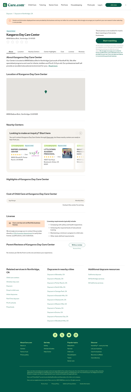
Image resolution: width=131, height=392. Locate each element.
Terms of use (24, 352)
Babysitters (70, 345)
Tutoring (42, 5)
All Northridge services (96, 279)
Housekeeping (76, 5)
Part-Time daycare (12, 299)
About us (23, 345)
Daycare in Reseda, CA (55, 279)
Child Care (32, 5)
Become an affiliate (97, 355)
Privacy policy (24, 355)
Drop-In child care (12, 290)
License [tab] (71, 51)
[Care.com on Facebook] (55, 335)
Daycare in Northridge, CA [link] (24, 14)
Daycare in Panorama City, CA (57, 316)
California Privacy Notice (69, 383)
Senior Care (53, 5)
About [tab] (11, 51)
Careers (22, 348)
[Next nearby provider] (80, 133)
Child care (70, 352)
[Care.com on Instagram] (76, 335)
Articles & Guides (49, 348)
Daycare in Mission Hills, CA (57, 304)
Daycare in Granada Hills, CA (57, 295)
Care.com (50, 137)
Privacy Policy (55, 383)
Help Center (47, 352)
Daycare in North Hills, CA (56, 287)
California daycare (94, 274)
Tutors (69, 358)
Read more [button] (53, 66)
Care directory (95, 358)
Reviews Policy (77, 248)
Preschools (10, 307)
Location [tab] (21, 51)
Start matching (110, 41)
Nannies (69, 348)
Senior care (70, 361)
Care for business (96, 352)
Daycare (9, 286)
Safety (46, 345)
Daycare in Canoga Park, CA (57, 291)
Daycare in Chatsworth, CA (56, 300)
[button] (100, 5)
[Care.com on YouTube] (69, 335)
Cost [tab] (62, 51)
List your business (96, 348)
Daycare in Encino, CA (55, 312)
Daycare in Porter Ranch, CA (57, 283)
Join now (113, 5)
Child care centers (12, 277)
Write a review (77, 245)
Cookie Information (85, 383)
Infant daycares (11, 294)
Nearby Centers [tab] (33, 51)
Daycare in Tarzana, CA (55, 308)
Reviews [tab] (81, 51)
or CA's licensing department (22, 233)
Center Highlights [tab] (50, 51)
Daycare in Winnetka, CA (56, 274)
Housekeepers (71, 355)
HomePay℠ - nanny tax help (99, 345)
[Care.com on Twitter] (62, 335)
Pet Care (64, 5)
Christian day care (12, 282)
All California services (95, 283)
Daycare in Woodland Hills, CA (57, 321)
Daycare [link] (9, 14)
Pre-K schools (11, 303)
